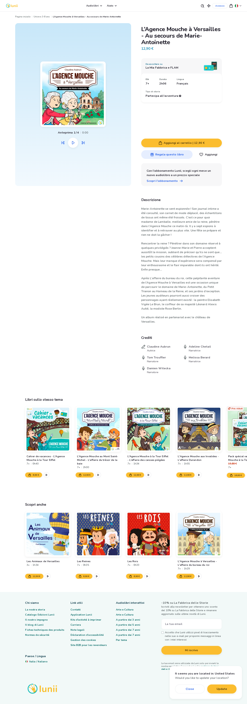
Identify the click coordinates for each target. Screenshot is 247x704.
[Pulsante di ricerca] (202, 5)
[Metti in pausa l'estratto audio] (73, 143)
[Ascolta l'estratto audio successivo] (83, 143)
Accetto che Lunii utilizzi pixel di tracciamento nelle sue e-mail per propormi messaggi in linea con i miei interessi (193, 636)
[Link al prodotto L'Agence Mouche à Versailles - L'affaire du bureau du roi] (199, 534)
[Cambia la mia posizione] (238, 5)
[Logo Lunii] (12, 5)
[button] (209, 5)
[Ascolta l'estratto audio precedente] (63, 143)
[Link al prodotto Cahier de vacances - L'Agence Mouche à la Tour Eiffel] (48, 429)
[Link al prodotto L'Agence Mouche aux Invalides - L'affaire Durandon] (199, 429)
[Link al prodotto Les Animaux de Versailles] (48, 534)
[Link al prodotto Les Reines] (98, 534)
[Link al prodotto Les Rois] (148, 534)
